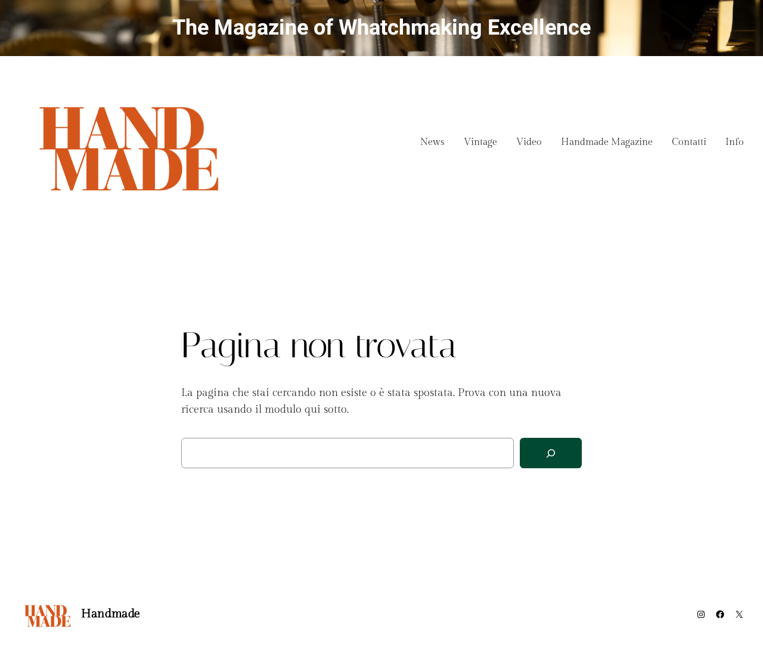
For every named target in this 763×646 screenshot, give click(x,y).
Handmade (110, 614)
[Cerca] (551, 453)
